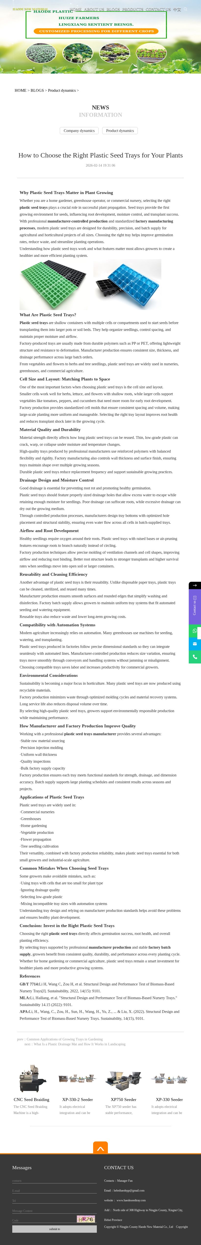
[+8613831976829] (195, 656)
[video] (100, 1147)
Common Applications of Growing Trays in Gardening (65, 1039)
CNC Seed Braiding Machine (31, 1100)
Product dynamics (62, 90)
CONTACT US (158, 9)
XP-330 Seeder (169, 1099)
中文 (177, 9)
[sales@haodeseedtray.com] (195, 643)
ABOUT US (94, 9)
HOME (76, 9)
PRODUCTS (132, 9)
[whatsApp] (195, 630)
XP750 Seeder (123, 1099)
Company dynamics (79, 131)
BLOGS (113, 9)
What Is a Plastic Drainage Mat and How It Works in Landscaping (80, 1044)
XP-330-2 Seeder (77, 1099)
